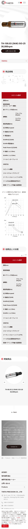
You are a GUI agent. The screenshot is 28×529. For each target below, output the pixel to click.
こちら (9, 522)
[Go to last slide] (4, 382)
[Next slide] (23, 382)
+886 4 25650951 (9, 505)
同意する (5, 526)
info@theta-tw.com (9, 508)
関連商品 (4, 61)
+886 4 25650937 (9, 502)
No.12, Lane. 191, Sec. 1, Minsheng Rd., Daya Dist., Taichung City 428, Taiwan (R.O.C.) (14, 497)
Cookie (18, 517)
